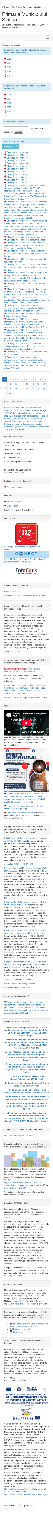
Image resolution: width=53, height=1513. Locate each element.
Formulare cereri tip (12, 418)
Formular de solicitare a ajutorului (21, 812)
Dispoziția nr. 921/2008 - (17, 166)
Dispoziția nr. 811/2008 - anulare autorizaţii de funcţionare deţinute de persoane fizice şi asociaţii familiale (25, 267)
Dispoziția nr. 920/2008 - (17, 168)
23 (27, 388)
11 (5, 383)
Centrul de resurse (12, 651)
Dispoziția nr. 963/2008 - (17, 163)
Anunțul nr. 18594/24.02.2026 (17, 987)
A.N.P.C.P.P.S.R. (11, 559)
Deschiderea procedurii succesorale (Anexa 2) (23, 425)
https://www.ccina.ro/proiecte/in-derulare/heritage (25, 1494)
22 (21, 388)
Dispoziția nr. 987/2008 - (17, 155)
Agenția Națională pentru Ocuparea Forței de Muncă (24, 560)
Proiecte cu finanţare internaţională (27, 421)
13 (16, 383)
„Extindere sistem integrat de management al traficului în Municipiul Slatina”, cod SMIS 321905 (26, 1106)
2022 (9, 71)
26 (44, 388)
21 (16, 388)
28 (10, 393)
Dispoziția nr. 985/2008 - (17, 160)
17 (38, 383)
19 (5, 388)
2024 (9, 62)
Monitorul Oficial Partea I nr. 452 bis (19, 1135)
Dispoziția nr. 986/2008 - (17, 157)
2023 (9, 67)
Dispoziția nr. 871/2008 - (17, 182)
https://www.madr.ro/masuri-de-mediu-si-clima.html (26, 1303)
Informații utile (10, 675)
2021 (9, 75)
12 (10, 383)
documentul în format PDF (15, 1187)
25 (38, 388)
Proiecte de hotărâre (13, 424)
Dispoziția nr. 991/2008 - (17, 152)
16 (33, 383)
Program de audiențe (15, 487)
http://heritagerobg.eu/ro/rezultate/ (19, 1488)
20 (10, 388)
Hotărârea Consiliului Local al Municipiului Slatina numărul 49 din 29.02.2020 (29, 1325)
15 (27, 383)
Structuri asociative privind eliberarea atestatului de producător (24, 414)
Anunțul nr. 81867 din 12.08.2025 (18, 864)
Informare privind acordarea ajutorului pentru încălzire (22, 670)
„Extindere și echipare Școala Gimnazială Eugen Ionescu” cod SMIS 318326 (26, 1084)
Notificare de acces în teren (24, 1329)
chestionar (8, 1263)
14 (21, 383)
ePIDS (17, 815)
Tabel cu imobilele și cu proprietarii (19, 979)
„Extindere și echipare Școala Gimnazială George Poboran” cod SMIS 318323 (26, 1077)
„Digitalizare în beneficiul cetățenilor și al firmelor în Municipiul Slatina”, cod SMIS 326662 (26, 1091)
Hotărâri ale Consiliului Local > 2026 (22, 409)
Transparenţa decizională (37, 415)
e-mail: (7, 461)
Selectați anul (10, 146)
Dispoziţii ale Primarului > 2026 (17, 407)
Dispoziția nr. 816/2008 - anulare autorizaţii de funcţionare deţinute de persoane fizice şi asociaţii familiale (25, 253)
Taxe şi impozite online (14, 429)
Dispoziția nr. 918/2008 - (17, 171)
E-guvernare (23, 559)
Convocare (17, 1332)
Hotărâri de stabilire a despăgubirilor (19, 983)
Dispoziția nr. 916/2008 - (17, 177)
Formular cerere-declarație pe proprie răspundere (25, 697)
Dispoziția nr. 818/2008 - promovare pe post (26, 239)
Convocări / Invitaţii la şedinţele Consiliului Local (24, 595)
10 (45, 379)
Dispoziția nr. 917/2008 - (17, 174)
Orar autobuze (12, 505)
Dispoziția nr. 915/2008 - (17, 179)
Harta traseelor (13, 501)
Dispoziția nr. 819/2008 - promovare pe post (26, 237)
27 (5, 393)
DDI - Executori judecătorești (36, 426)
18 (44, 383)
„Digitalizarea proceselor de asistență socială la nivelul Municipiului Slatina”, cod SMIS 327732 (26, 1098)
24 (33, 388)
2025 (9, 58)
